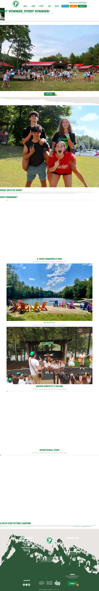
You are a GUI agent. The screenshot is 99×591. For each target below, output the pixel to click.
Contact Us (82, 6)
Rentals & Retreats (57, 6)
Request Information (26, 547)
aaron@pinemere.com (86, 526)
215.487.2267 (72, 555)
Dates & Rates (26, 542)
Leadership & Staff (41, 6)
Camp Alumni (49, 6)
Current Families (33, 6)
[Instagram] (26, 585)
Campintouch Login (27, 540)
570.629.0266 (72, 578)
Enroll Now (65, 6)
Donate (73, 6)
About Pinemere (25, 6)
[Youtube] (29, 585)
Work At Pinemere (26, 544)
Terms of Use (26, 550)
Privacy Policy (26, 549)
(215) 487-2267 (76, 526)
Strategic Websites (56, 589)
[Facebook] (24, 585)
